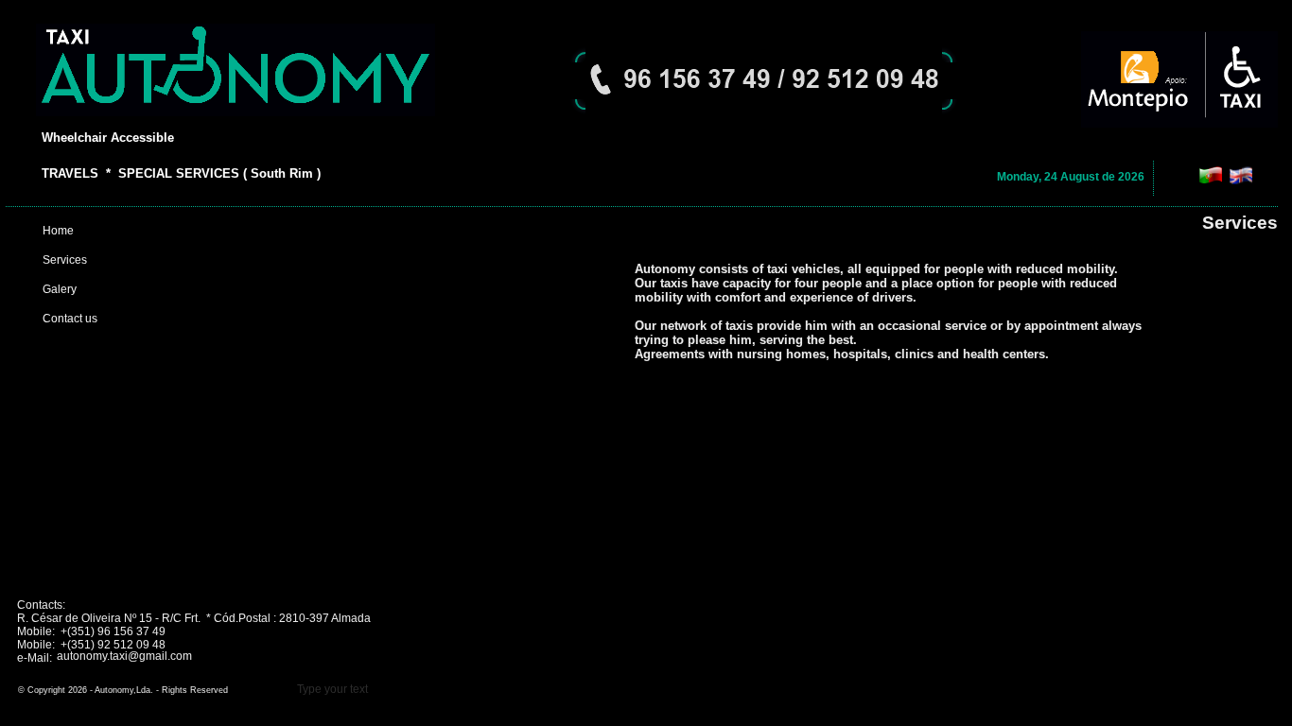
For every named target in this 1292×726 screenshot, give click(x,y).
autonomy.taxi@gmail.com (124, 656)
